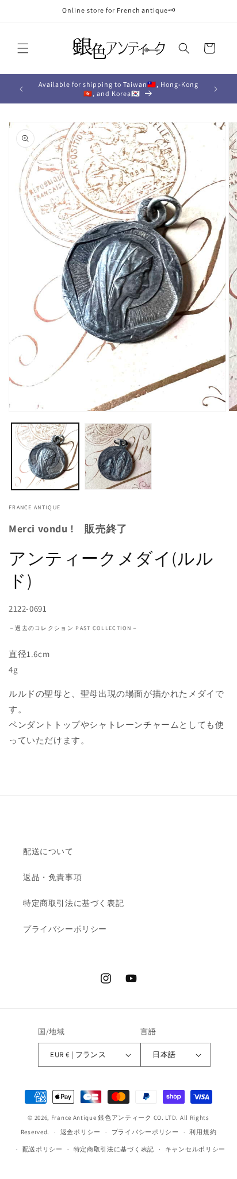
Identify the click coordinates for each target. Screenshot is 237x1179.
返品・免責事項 (52, 877)
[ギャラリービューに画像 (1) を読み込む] (45, 456)
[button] (23, 48)
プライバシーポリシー (65, 929)
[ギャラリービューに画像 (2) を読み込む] (118, 456)
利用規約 (202, 1132)
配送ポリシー (42, 1149)
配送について (48, 851)
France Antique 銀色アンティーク (101, 1117)
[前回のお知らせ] (21, 89)
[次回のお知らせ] (215, 89)
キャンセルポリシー (195, 1149)
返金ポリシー (80, 1132)
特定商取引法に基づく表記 (73, 903)
